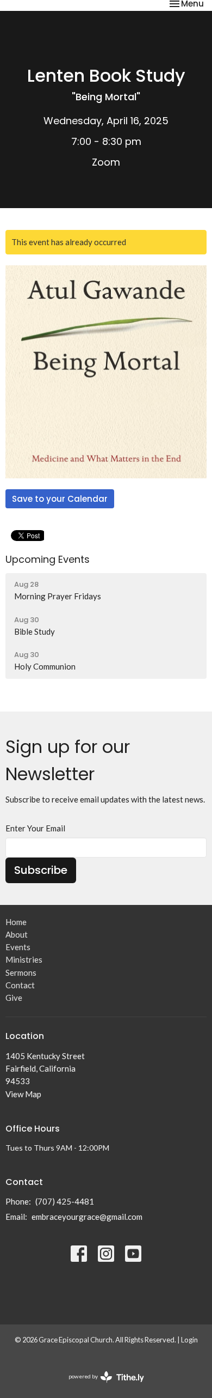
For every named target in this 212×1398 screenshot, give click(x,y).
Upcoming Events (47, 559)
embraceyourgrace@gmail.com (87, 1216)
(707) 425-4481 (64, 1201)
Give (13, 997)
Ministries (23, 959)
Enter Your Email (35, 828)
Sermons (20, 972)
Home (16, 922)
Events (17, 947)
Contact (20, 985)
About (16, 934)
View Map (23, 1094)
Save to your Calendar (60, 499)
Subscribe (40, 870)
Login (189, 1339)
